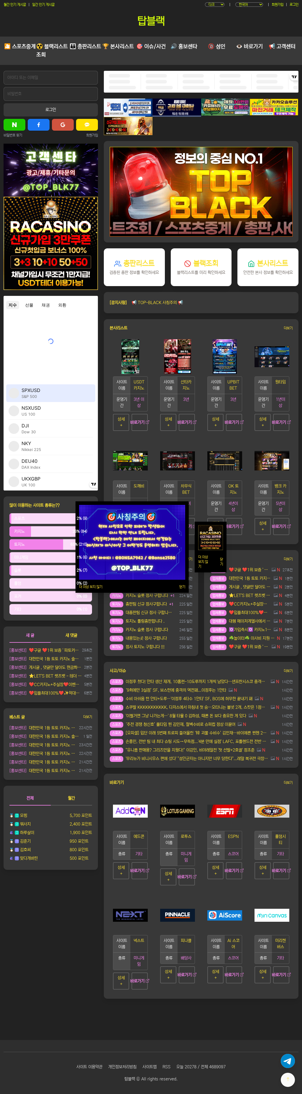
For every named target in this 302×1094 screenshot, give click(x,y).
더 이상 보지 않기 (90, 587)
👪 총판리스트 (85, 47)
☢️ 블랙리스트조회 (52, 51)
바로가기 (138, 422)
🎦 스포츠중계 (20, 47)
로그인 (294, 4)
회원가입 (277, 4)
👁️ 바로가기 (249, 47)
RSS (166, 1067)
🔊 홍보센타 (183, 47)
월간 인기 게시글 (15, 4)
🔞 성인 (216, 47)
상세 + (121, 422)
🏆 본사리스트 (118, 47)
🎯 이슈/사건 (151, 47)
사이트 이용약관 (89, 1067)
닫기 (182, 587)
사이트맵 (149, 1067)
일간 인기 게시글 (43, 4)
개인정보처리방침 (122, 1067)
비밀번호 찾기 (13, 135)
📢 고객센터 (282, 47)
